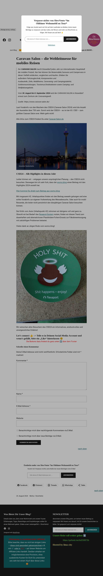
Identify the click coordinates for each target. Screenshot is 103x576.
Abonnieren (71, 39)
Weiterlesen (51, 45)
